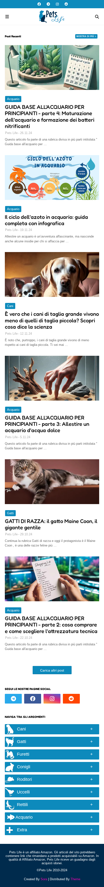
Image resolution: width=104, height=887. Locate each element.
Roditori (24, 779)
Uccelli (23, 792)
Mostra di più (85, 36)
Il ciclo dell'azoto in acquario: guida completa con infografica (46, 220)
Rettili (22, 804)
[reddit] (65, 4)
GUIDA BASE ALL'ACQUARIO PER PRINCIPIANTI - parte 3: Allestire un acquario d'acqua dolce (47, 424)
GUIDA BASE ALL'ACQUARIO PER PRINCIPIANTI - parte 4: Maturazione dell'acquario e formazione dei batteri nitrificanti (49, 116)
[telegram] (48, 4)
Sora (44, 879)
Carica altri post (52, 670)
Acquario (13, 99)
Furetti (23, 754)
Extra (22, 829)
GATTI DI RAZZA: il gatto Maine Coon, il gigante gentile (51, 524)
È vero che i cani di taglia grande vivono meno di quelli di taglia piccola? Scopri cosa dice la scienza (52, 320)
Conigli (23, 766)
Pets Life (11, 133)
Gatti (10, 513)
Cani (10, 306)
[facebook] (39, 4)
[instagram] (57, 4)
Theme (75, 879)
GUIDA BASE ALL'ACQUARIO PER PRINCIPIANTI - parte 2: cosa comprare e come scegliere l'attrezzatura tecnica (51, 624)
